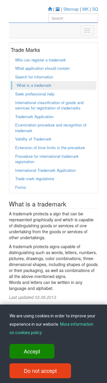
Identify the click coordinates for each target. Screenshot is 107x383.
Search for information (34, 77)
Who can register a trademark (40, 60)
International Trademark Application (45, 170)
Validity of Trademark (33, 139)
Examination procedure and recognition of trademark (50, 127)
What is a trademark (34, 85)
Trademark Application (34, 116)
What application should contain (42, 68)
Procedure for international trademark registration (47, 159)
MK (85, 9)
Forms (20, 187)
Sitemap (71, 9)
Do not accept (40, 370)
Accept (32, 351)
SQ (95, 9)
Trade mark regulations (34, 178)
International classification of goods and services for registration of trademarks (49, 105)
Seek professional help (34, 94)
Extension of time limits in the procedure (50, 147)
